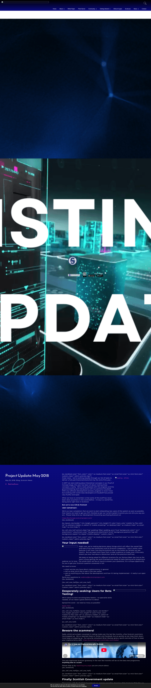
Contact (144, 9)
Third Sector (81, 9)
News (135, 9)
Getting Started (104, 9)
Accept (96, 685)
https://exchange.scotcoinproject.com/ (77, 518)
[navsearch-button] (145, 3)
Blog (18, 480)
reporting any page (83, 665)
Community (91, 9)
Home (54, 9)
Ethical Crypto (118, 9)
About (61, 9)
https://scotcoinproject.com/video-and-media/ (101, 640)
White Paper (71, 9)
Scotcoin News (26, 480)
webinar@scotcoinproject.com (93, 577)
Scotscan (128, 9)
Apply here (66, 606)
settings (84, 686)
